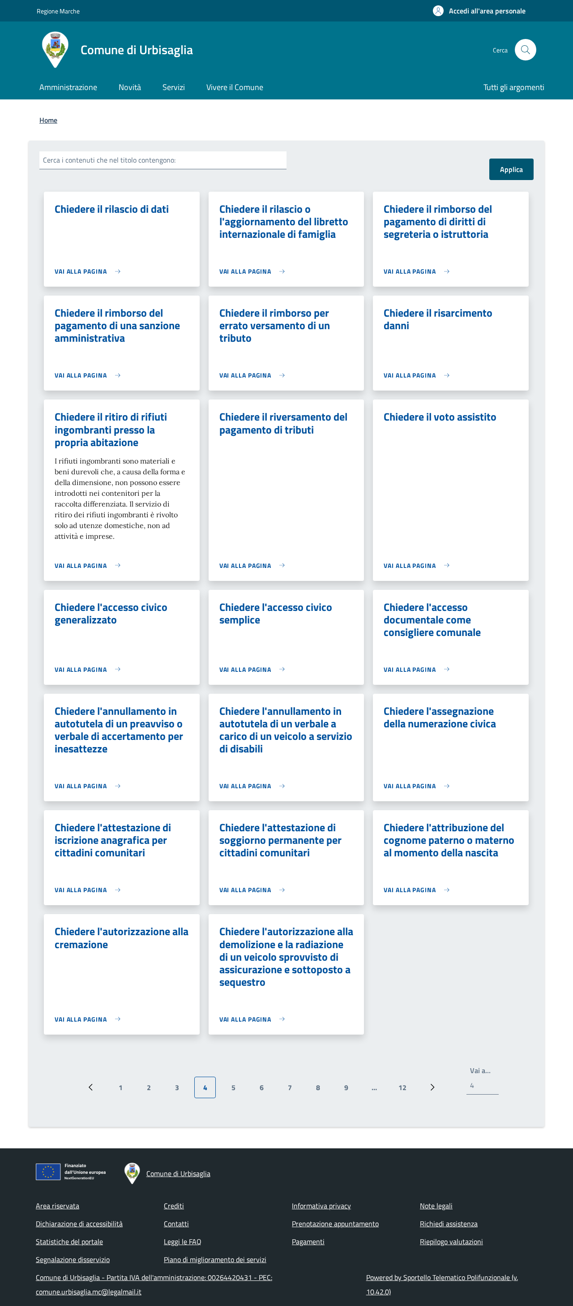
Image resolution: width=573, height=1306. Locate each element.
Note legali (436, 1205)
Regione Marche (58, 11)
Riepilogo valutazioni (451, 1241)
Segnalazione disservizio (73, 1259)
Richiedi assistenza (449, 1223)
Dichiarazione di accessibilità (79, 1223)
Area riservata (57, 1205)
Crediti (174, 1205)
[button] (479, 10)
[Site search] (525, 49)
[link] (90, 271)
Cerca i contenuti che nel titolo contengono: (109, 160)
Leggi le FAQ (182, 1241)
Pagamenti (308, 1241)
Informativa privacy (321, 1205)
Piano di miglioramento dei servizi (215, 1259)
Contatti (176, 1223)
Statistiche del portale (69, 1241)
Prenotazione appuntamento (335, 1223)
